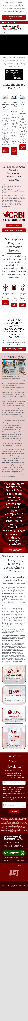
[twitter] (5, 22)
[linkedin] (3, 22)
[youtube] (14, 22)
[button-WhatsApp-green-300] (14, 851)
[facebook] (8, 22)
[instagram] (11, 22)
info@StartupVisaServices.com (16, 860)
